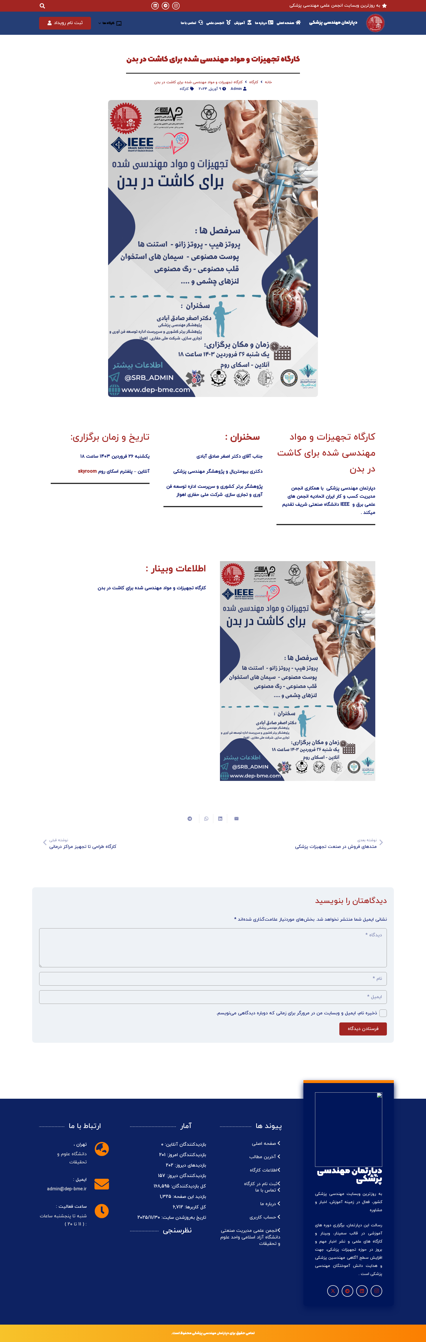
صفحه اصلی (264, 1143)
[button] (109, 23)
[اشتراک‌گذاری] (220, 818)
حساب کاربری (263, 1217)
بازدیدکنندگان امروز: (185, 1155)
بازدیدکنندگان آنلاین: (184, 1144)
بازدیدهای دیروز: (189, 1165)
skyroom (87, 471)
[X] (333, 1291)
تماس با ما (266, 1190)
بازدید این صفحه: (188, 1197)
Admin (236, 89)
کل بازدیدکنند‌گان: (188, 1186)
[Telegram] (165, 6)
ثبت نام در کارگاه (260, 1184)
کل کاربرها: (194, 1207)
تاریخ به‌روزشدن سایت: (183, 1217)
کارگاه (184, 89)
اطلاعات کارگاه (263, 1170)
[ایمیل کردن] (234, 818)
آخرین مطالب (263, 1157)
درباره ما (268, 1204)
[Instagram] (176, 6)
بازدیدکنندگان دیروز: (185, 1176)
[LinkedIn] (155, 6)
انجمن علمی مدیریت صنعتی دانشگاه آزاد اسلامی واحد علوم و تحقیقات (250, 1237)
